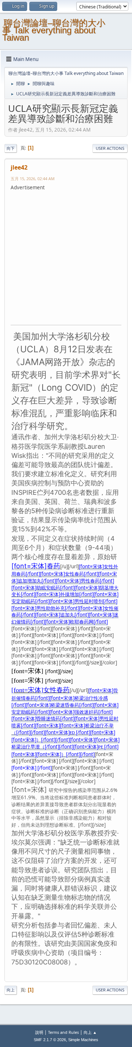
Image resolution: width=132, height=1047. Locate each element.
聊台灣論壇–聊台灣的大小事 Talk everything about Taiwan (53, 30)
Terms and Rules (63, 1032)
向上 (11, 990)
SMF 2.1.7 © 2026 (50, 1039)
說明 (39, 1032)
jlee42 (19, 167)
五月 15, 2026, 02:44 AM (33, 178)
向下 (11, 148)
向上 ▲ (90, 1032)
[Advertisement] (66, 257)
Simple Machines (83, 1039)
